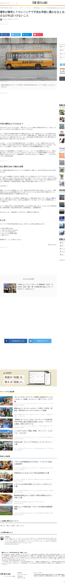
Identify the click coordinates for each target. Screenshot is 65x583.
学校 (9, 525)
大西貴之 (7, 536)
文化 (62, 245)
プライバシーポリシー (23, 574)
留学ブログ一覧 (21, 577)
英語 (62, 242)
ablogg (11, 576)
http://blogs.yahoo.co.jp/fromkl (12, 544)
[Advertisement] (28, 318)
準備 (62, 254)
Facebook (20, 576)
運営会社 (20, 572)
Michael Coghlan (4, 81)
